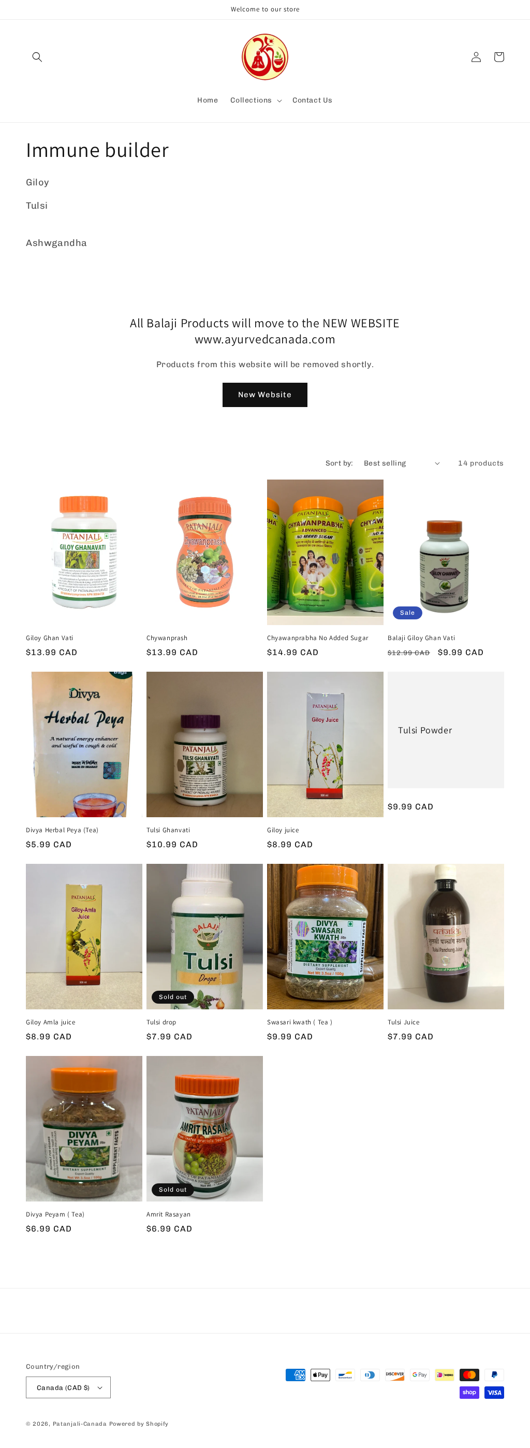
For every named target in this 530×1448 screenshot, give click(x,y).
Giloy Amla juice (51, 1022)
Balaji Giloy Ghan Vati (421, 638)
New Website (265, 394)
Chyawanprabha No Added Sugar (318, 638)
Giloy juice (283, 830)
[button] (37, 57)
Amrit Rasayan (168, 1214)
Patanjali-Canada (80, 1424)
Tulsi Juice (404, 1022)
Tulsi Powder (425, 730)
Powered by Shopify (139, 1424)
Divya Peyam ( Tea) (55, 1214)
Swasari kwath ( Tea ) (300, 1022)
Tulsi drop (161, 1022)
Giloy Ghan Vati (49, 638)
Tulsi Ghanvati (168, 830)
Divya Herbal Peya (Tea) (62, 830)
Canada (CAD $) (63, 1388)
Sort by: (340, 463)
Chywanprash (167, 638)
